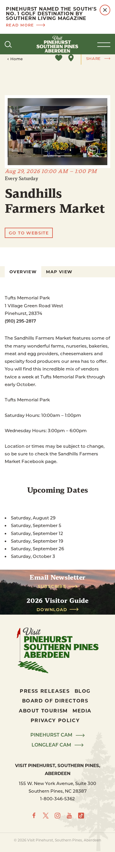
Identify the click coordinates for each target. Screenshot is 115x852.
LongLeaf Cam (52, 745)
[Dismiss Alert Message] (105, 10)
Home (16, 58)
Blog (83, 691)
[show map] (71, 57)
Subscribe (52, 586)
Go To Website (29, 233)
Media (82, 710)
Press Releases (45, 691)
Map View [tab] (59, 271)
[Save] (58, 57)
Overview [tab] (23, 271)
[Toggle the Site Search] (8, 44)
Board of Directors (55, 700)
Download (52, 609)
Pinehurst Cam (51, 735)
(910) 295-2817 (20, 321)
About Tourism (43, 710)
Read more (20, 24)
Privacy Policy (55, 720)
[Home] (57, 44)
